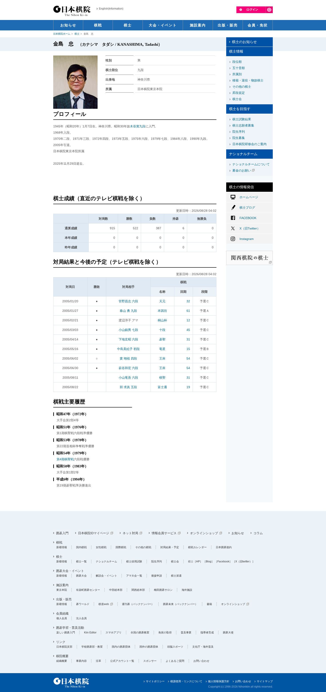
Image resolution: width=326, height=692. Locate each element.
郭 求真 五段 (128, 387)
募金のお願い (241, 170)
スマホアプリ (114, 632)
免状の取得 (165, 632)
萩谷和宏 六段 (128, 368)
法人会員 (81, 618)
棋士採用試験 (134, 561)
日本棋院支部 (64, 646)
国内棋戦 (81, 547)
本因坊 (162, 310)
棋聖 (162, 377)
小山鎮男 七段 (128, 330)
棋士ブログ (247, 207)
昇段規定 (238, 93)
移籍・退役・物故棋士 (247, 80)
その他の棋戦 (143, 547)
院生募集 (238, 138)
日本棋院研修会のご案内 (249, 144)
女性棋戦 (101, 547)
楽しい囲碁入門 (65, 632)
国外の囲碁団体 (148, 646)
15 (188, 349)
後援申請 (156, 575)
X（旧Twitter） (250, 228)
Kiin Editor (90, 632)
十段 (162, 330)
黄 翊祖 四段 (128, 358)
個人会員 (61, 618)
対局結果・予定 (169, 547)
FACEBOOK (248, 218)
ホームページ (249, 197)
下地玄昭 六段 (128, 339)
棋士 (77, 33)
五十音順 (238, 68)
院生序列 (238, 131)
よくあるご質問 (175, 660)
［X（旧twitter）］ (244, 561)
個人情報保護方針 (218, 681)
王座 (162, 358)
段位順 (237, 61)
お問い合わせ (201, 660)
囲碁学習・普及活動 (70, 627)
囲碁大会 (81, 575)
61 (188, 310)
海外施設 (187, 589)
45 (188, 330)
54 (188, 358)
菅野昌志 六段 (128, 301)
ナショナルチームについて (251, 164)
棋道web (103, 604)
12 (188, 320)
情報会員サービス (164, 533)
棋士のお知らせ (244, 42)
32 (188, 301)
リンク (60, 642)
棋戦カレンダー (197, 547)
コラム (258, 533)
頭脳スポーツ (175, 646)
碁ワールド (82, 604)
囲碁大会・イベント (70, 571)
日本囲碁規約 (224, 547)
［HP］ (197, 561)
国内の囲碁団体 (121, 646)
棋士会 (237, 99)
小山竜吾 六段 (128, 377)
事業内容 (81, 660)
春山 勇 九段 (128, 310)
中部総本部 (115, 589)
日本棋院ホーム (61, 33)
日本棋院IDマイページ (93, 533)
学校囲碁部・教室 (92, 646)
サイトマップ (265, 681)
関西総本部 (138, 589)
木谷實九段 (137, 126)
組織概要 (61, 660)
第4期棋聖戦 (65, 459)
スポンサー (150, 660)
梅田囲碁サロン (163, 589)
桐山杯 (162, 320)
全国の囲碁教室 (140, 632)
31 (188, 339)
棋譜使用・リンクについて (186, 681)
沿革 (98, 660)
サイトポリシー (155, 681)
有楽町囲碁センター (88, 589)
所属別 (237, 74)
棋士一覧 (81, 561)
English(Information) (111, 8)
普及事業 (186, 632)
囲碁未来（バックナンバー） (180, 604)
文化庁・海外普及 (203, 646)
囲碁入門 (62, 533)
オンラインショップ (204, 533)
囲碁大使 (228, 632)
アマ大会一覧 (134, 575)
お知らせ (238, 533)
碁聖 (162, 339)
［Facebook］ (223, 561)
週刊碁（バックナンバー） (138, 604)
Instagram (247, 239)
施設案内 (62, 585)
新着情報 (61, 547)
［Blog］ (208, 561)
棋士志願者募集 (243, 125)
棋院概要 (62, 656)
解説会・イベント (106, 575)
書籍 (209, 604)
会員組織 (62, 613)
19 (188, 387)
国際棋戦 (121, 547)
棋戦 (59, 542)
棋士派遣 (176, 575)
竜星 (162, 349)
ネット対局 (130, 533)
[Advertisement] (135, 181)
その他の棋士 (241, 86)
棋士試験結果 (241, 119)
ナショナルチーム (106, 561)
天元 (162, 301)
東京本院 (61, 589)
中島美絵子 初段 (128, 349)
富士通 (162, 387)
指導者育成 (207, 632)
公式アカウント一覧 (122, 660)
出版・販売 (64, 599)
